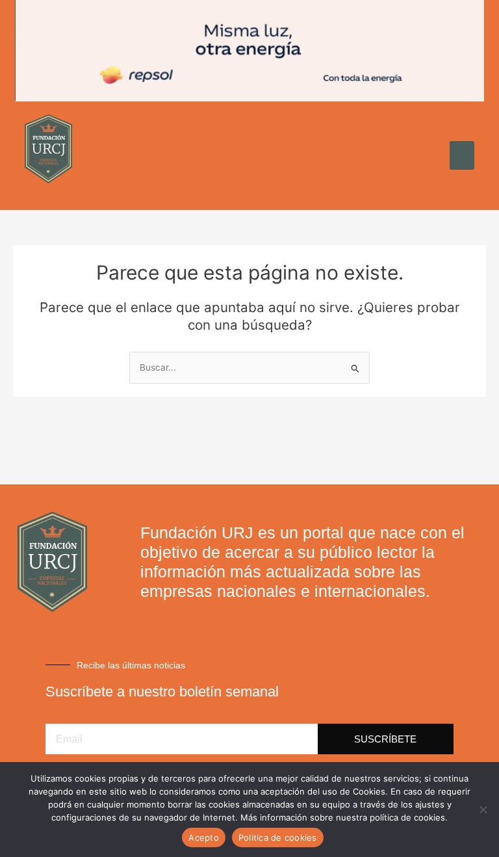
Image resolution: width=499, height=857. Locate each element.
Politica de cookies (277, 837)
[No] (482, 809)
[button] (462, 155)
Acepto (203, 837)
